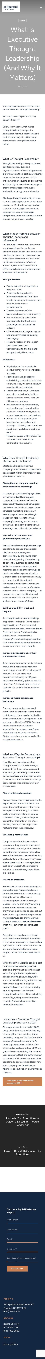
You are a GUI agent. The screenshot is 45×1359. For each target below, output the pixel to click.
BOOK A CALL (17, 1269)
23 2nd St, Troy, (11, 1323)
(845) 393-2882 (11, 1330)
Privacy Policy (11, 1344)
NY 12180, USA (11, 1327)
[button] (41, 7)
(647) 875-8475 (12, 1311)
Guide (22, 20)
